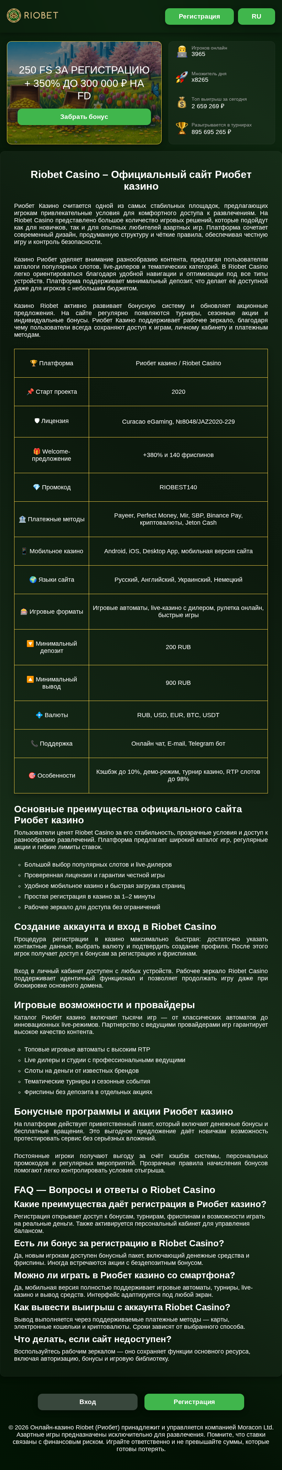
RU (256, 16)
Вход (87, 1401)
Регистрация (199, 16)
